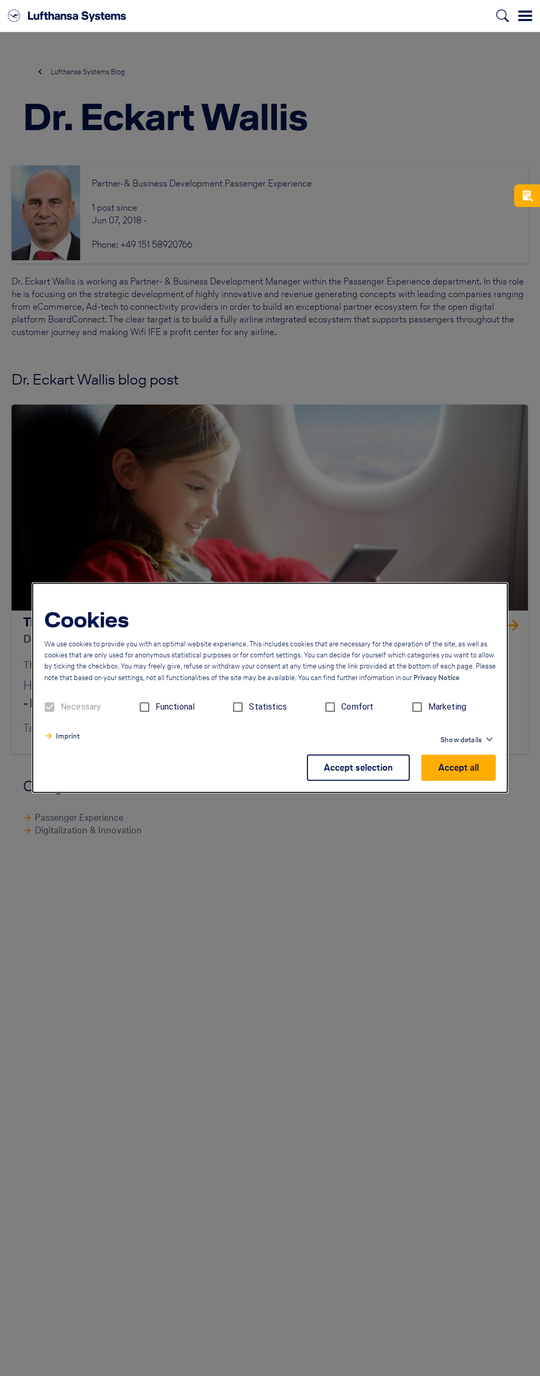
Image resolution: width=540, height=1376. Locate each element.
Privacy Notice (436, 678)
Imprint (68, 737)
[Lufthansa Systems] (67, 15)
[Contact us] (527, 195)
